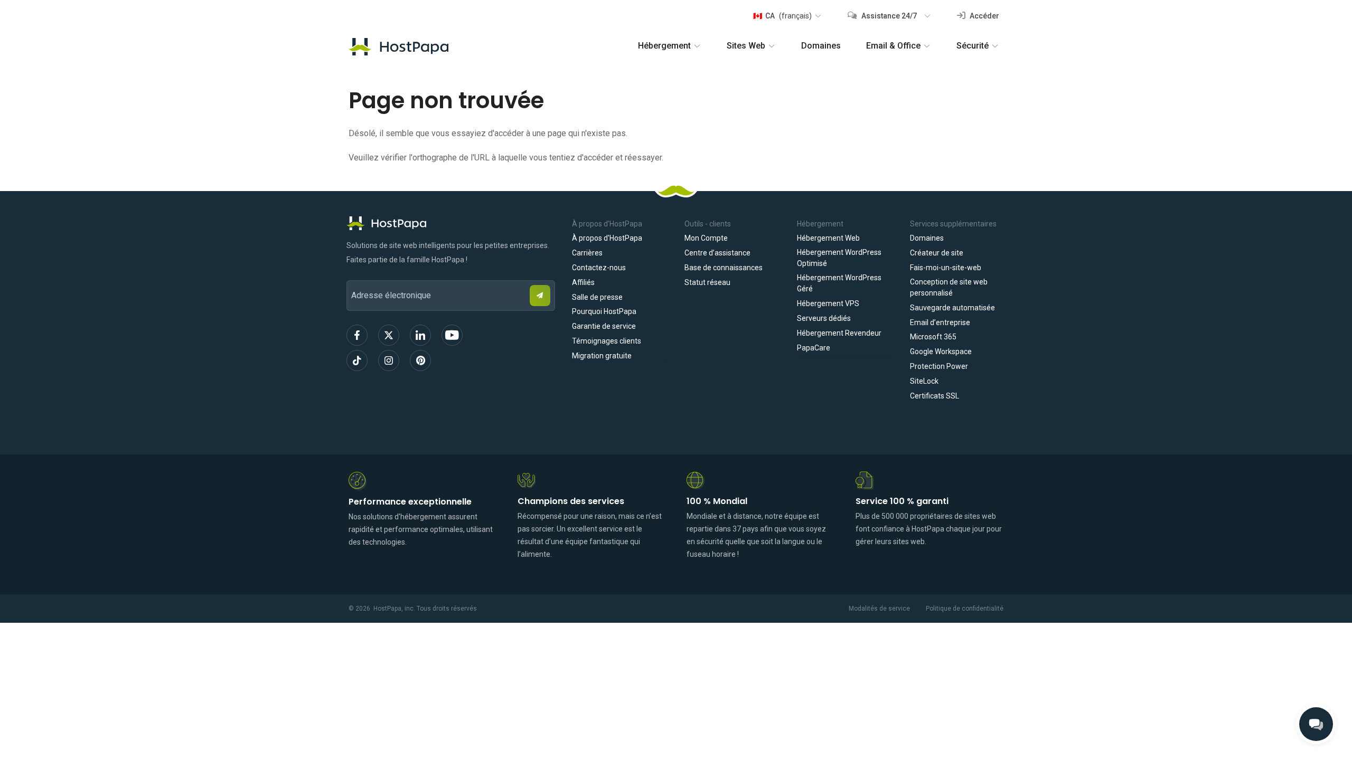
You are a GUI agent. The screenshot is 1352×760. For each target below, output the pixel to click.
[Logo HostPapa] (450, 223)
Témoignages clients (606, 341)
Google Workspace (941, 351)
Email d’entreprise (940, 322)
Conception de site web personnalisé (949, 287)
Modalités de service (879, 608)
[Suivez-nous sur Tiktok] (357, 360)
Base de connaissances (723, 267)
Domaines (821, 46)
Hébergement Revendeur (839, 333)
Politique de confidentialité (964, 608)
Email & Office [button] (893, 46)
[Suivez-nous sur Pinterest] (420, 360)
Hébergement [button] (664, 46)
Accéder (983, 16)
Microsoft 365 (933, 336)
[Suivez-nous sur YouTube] (452, 335)
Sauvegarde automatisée (952, 307)
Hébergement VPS (828, 303)
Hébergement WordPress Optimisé (839, 258)
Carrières (587, 253)
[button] (787, 15)
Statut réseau (707, 282)
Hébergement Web (828, 238)
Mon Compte (706, 238)
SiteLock (924, 381)
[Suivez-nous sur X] (388, 335)
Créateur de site (936, 253)
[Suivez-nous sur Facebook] (357, 335)
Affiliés (583, 282)
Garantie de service (604, 326)
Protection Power (939, 366)
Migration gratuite (602, 356)
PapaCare (813, 348)
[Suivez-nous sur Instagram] (388, 360)
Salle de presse (597, 297)
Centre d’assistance (717, 253)
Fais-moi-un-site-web (945, 267)
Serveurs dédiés (824, 318)
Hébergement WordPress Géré (839, 283)
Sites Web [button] (746, 46)
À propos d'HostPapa (607, 238)
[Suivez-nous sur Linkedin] (420, 335)
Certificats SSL (934, 396)
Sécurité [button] (972, 46)
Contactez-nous (599, 267)
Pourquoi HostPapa (604, 311)
